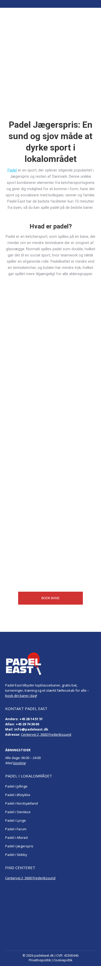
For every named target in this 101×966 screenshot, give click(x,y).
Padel (12, 170)
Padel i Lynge (15, 820)
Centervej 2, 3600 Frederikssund (46, 734)
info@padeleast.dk (31, 729)
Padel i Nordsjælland (21, 803)
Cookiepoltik (63, 960)
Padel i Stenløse (18, 812)
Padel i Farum (15, 829)
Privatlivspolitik (40, 960)
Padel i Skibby (16, 854)
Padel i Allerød (16, 837)
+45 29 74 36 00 (27, 724)
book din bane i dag (20, 695)
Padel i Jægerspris (19, 846)
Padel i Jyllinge (16, 786)
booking (19, 763)
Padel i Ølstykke (17, 794)
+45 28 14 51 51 (31, 719)
